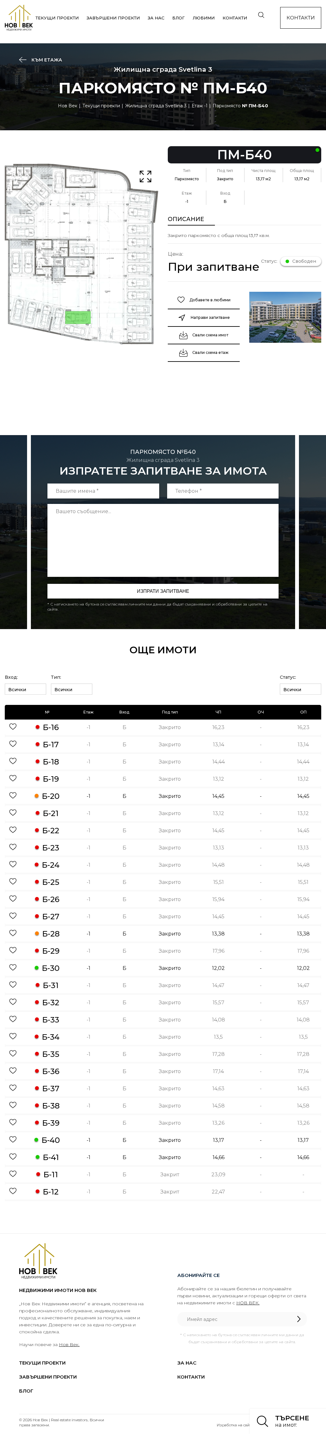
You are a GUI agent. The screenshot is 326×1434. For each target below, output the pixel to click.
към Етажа (46, 60)
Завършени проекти (113, 17)
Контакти (235, 17)
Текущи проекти (57, 17)
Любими (204, 17)
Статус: (288, 677)
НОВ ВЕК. (247, 1303)
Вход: (11, 677)
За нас (156, 17)
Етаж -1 (200, 106)
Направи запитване (210, 317)
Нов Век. (69, 1344)
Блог (178, 17)
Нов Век (67, 106)
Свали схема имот (210, 335)
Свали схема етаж (210, 352)
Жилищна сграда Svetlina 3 (156, 106)
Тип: (56, 677)
